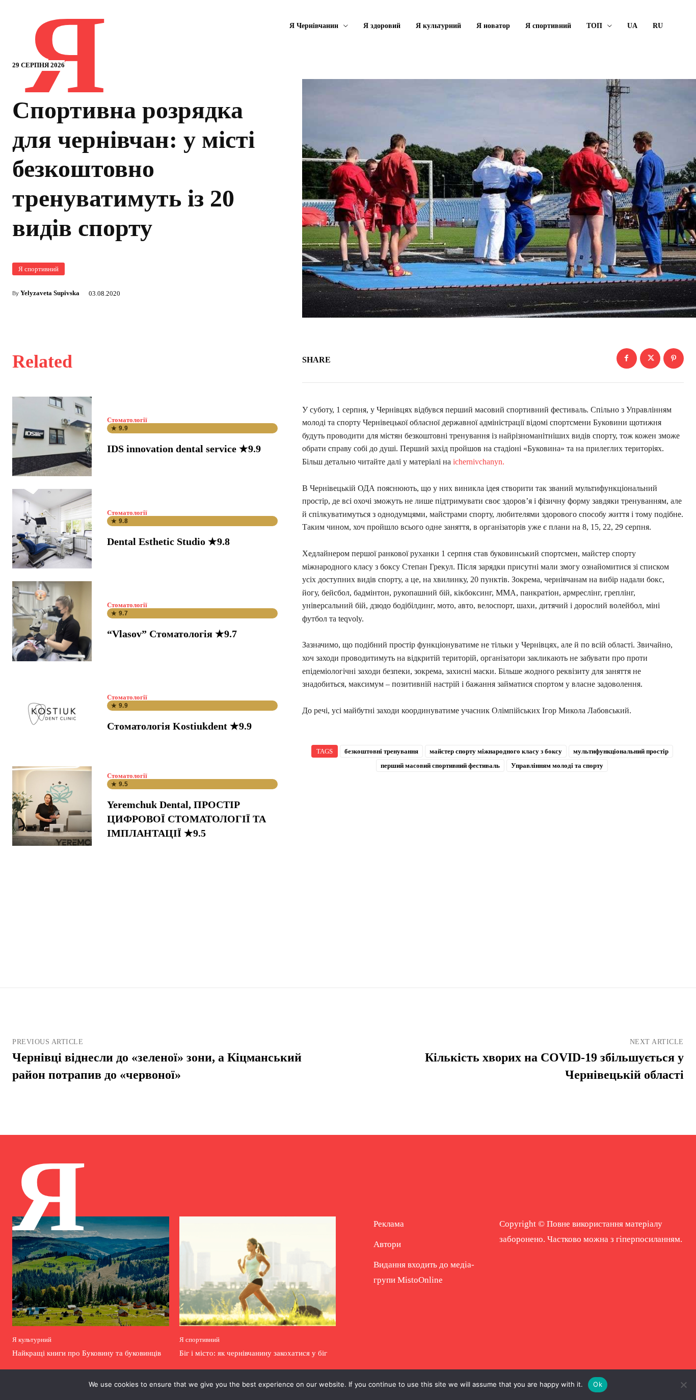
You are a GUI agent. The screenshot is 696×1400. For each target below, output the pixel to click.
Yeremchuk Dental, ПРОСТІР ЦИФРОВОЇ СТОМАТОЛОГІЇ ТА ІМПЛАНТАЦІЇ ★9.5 (186, 819)
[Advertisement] (493, 863)
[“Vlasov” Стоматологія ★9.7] (52, 621)
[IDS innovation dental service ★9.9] (52, 436)
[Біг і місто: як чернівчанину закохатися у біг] (257, 1271)
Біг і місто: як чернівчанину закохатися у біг (253, 1353)
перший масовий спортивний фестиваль (440, 765)
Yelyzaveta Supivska (49, 293)
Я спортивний (38, 269)
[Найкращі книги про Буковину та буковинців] (90, 1271)
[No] (683, 1385)
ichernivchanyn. (478, 461)
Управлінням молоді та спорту (557, 765)
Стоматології (127, 420)
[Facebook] (627, 358)
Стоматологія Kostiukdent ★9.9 (179, 726)
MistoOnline (420, 1280)
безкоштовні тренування (381, 751)
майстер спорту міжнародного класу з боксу (496, 751)
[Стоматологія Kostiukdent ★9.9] (52, 714)
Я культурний (31, 1339)
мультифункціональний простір (620, 751)
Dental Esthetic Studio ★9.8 (168, 541)
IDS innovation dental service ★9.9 (184, 448)
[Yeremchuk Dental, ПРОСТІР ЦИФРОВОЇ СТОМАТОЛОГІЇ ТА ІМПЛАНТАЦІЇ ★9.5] (52, 806)
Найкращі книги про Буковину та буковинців (86, 1353)
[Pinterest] (673, 358)
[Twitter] (650, 358)
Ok (597, 1384)
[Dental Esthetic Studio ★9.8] (52, 528)
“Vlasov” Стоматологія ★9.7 (172, 633)
